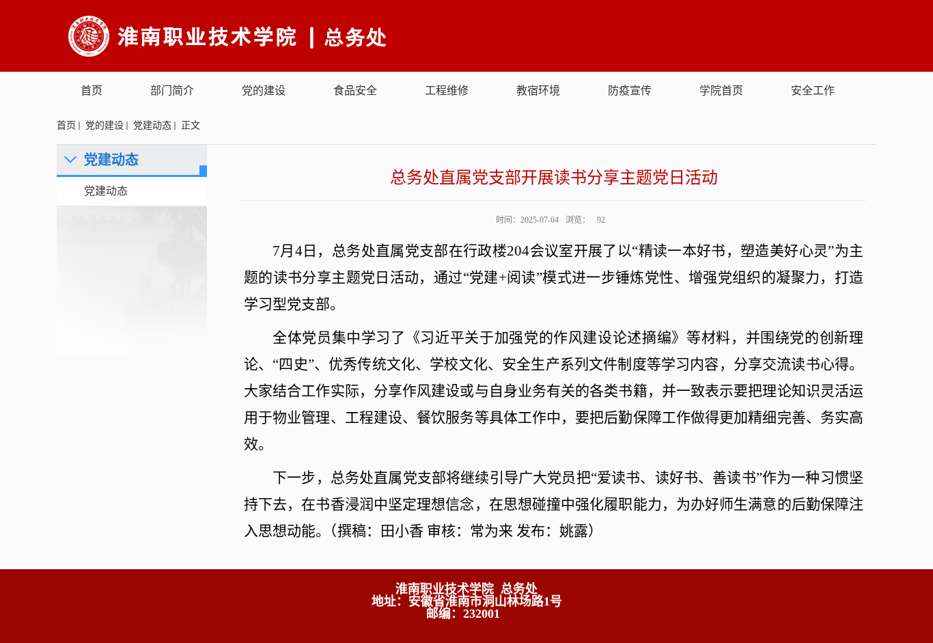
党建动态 (152, 125)
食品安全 (355, 90)
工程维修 (447, 90)
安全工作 (813, 90)
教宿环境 (538, 90)
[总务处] (320, 35)
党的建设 (264, 90)
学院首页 (721, 90)
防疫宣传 (630, 90)
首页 (91, 90)
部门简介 (172, 90)
